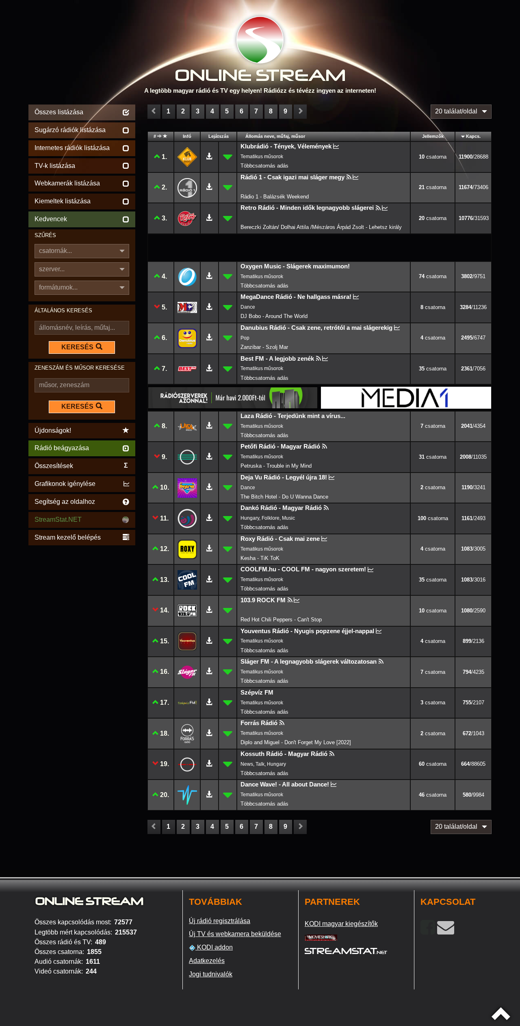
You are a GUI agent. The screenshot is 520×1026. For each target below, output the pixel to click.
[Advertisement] (81, 669)
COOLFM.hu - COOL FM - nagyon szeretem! (303, 569)
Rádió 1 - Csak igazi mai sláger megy (292, 177)
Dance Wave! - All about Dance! (284, 784)
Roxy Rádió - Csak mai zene (280, 538)
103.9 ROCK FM (263, 600)
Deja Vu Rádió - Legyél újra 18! (283, 477)
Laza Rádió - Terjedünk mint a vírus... (292, 415)
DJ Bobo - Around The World (274, 316)
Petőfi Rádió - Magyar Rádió (280, 446)
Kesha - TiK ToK (260, 558)
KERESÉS (77, 347)
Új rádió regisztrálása (219, 920)
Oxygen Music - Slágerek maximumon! (295, 266)
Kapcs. (473, 136)
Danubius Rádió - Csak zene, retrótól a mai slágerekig (316, 327)
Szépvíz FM (256, 692)
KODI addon (214, 947)
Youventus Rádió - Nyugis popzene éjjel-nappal (307, 630)
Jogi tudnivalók (210, 974)
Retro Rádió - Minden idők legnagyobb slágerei (307, 207)
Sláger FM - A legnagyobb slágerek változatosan (308, 661)
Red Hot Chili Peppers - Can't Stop (281, 619)
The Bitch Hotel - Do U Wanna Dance (284, 497)
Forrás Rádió (258, 722)
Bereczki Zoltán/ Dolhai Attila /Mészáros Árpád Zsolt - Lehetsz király (321, 227)
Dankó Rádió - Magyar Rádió (281, 507)
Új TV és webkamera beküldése (235, 933)
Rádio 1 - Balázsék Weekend (274, 197)
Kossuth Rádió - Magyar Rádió (283, 753)
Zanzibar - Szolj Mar (264, 347)
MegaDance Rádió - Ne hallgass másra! (295, 296)
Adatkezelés (207, 960)
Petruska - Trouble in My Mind (276, 466)
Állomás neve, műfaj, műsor (275, 136)
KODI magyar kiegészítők (341, 923)
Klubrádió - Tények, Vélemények (286, 146)
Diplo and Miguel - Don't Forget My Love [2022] (295, 742)
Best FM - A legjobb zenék (277, 358)
